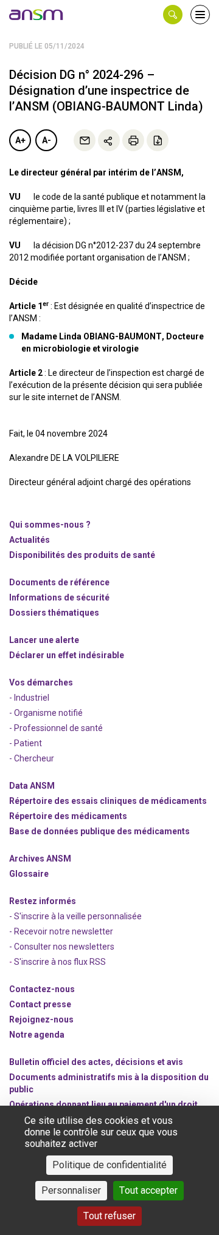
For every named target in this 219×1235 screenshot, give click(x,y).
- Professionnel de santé (56, 728)
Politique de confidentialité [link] (109, 1165)
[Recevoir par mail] (85, 140)
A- (46, 140)
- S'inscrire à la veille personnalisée (75, 916)
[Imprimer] (133, 140)
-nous (41, 1019)
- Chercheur (31, 758)
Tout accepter (148, 1190)
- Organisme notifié (46, 713)
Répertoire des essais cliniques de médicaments (108, 801)
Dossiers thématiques (54, 613)
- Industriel (29, 698)
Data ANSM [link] (32, 786)
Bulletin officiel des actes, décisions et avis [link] (96, 1062)
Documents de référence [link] (59, 582)
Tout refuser (109, 1216)
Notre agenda (36, 1034)
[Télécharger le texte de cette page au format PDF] (158, 140)
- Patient (25, 743)
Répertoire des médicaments (68, 816)
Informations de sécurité (59, 597)
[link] (36, 14)
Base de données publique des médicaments (99, 831)
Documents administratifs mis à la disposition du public (109, 1083)
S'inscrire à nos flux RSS (60, 962)
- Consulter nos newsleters (61, 946)
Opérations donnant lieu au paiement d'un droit (103, 1104)
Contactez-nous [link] (42, 989)
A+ (20, 140)
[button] (172, 14)
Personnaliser (71, 1190)
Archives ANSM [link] (40, 858)
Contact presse (40, 1004)
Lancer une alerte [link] (44, 640)
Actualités (29, 540)
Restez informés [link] (42, 901)
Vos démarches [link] (41, 682)
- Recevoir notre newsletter (61, 931)
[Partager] (109, 140)
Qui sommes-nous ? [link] (50, 524)
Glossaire (29, 874)
